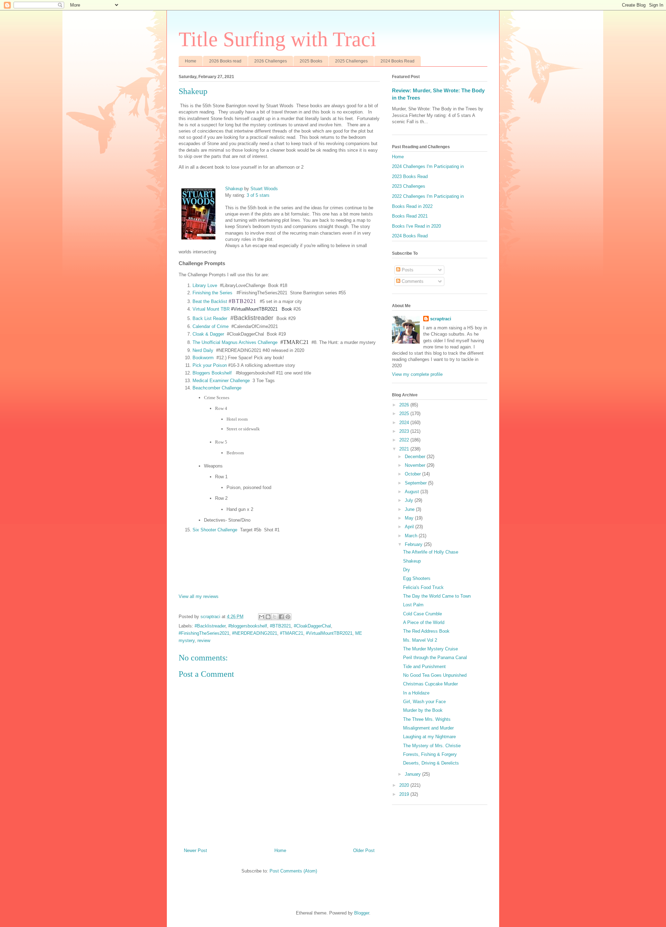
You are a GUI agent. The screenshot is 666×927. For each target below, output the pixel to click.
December (416, 456)
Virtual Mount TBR (211, 309)
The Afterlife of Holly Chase (430, 552)
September (416, 483)
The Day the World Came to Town (437, 596)
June (410, 509)
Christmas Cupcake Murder (430, 683)
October (413, 474)
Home (190, 61)
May (410, 518)
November (416, 465)
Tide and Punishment (424, 666)
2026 (404, 404)
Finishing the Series (212, 292)
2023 (404, 431)
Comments (412, 281)
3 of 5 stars (258, 195)
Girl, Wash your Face (424, 701)
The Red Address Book (426, 631)
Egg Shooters (416, 578)
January (413, 774)
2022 (404, 440)
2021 (404, 449)
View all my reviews (199, 596)
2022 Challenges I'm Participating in (428, 196)
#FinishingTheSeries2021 (204, 633)
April (410, 526)
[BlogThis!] (268, 616)
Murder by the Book (423, 710)
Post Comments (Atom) (293, 871)
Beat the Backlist (210, 301)
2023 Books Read (410, 176)
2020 (404, 785)
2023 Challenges (408, 186)
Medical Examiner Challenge (221, 380)
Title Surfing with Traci (277, 39)
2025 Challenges (351, 61)
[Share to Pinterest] (287, 616)
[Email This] (261, 616)
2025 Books (311, 61)
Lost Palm (413, 604)
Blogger (361, 913)
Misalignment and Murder (428, 728)
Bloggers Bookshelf (213, 373)
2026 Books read (225, 61)
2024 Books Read (398, 61)
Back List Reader (210, 318)
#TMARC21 (291, 633)
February (414, 544)
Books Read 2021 (410, 216)
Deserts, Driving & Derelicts (431, 763)
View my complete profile (417, 374)
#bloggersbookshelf (247, 626)
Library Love (205, 285)
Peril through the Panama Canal (435, 657)
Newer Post (195, 850)
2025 (404, 413)
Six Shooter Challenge (215, 529)
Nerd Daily (203, 350)
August (412, 491)
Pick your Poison (210, 365)
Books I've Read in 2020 (416, 226)
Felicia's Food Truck (423, 587)
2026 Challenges (270, 61)
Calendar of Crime (211, 326)
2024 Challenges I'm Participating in (428, 166)
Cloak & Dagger (208, 334)
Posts (406, 269)
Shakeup (234, 188)
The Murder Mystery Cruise (430, 648)
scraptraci (440, 318)
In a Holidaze (416, 693)
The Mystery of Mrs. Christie (432, 745)
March (412, 535)
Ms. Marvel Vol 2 (420, 640)
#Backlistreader (210, 626)
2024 (404, 422)
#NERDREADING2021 (254, 633)
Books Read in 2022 (412, 206)
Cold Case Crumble (422, 613)
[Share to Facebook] (281, 616)
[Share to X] (274, 616)
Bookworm (203, 357)
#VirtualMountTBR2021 (329, 633)
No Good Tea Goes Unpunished (435, 675)
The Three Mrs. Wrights (427, 719)
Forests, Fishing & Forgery (430, 754)
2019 (404, 794)
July (410, 500)
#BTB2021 (280, 626)
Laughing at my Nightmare (429, 736)
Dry (406, 569)
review (203, 640)
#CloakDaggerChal (312, 626)
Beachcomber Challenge (217, 387)
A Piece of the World (423, 622)
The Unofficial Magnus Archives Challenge (235, 342)
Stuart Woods (264, 188)
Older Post (364, 850)
